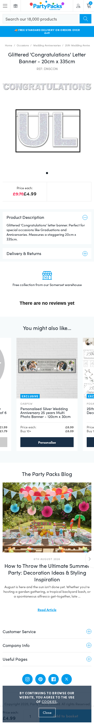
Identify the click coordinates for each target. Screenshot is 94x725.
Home (8, 45)
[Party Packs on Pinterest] (40, 679)
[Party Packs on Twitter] (66, 679)
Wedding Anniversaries (47, 45)
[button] (47, 120)
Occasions (23, 45)
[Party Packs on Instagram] (27, 679)
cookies (49, 701)
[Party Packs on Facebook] (53, 679)
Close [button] (47, 712)
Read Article (47, 609)
